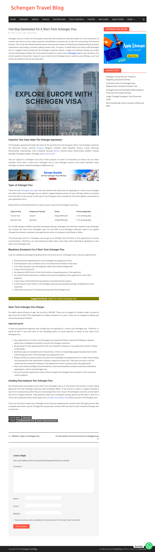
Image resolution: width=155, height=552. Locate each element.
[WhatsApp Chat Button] (149, 546)
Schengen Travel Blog (37, 8)
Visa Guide (103, 19)
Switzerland (59, 19)
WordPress (118, 549)
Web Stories (118, 19)
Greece (35, 19)
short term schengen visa (47, 421)
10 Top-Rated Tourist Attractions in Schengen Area (77, 436)
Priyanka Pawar (31, 33)
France (45, 19)
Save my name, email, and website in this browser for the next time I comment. (48, 520)
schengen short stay (26, 421)
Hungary (40, 148)
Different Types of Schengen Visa (25, 436)
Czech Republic (76, 19)
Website (16, 513)
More (130, 19)
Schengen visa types (29, 190)
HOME (13, 19)
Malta (56, 151)
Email (16, 506)
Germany (23, 19)
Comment (18, 466)
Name (16, 498)
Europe (91, 19)
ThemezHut (142, 549)
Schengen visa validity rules (57, 397)
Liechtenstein (49, 153)
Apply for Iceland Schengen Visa (62, 298)
